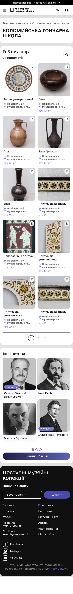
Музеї (7, 517)
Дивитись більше (36, 455)
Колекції (9, 511)
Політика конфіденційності (15, 533)
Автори (43, 522)
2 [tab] (36, 449)
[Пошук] (66, 54)
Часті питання (48, 528)
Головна (8, 505)
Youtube (16, 557)
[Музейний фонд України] (22, 10)
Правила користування (13, 524)
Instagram (17, 551)
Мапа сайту (46, 534)
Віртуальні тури (49, 517)
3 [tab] (40, 449)
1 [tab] (33, 449)
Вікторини (45, 511)
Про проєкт (46, 505)
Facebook (16, 544)
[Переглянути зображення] (31, 66)
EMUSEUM (60, 568)
